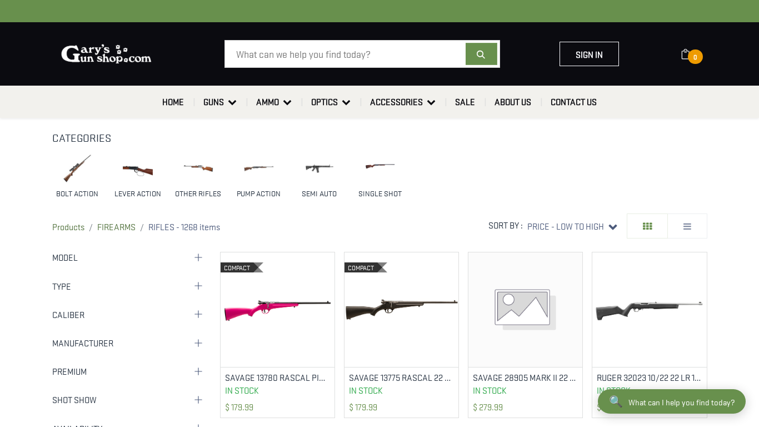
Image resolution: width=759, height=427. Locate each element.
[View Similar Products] (327, 295)
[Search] (481, 54)
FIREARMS (116, 226)
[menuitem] (173, 101)
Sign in (589, 54)
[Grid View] (647, 226)
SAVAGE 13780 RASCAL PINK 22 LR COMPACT (277, 377)
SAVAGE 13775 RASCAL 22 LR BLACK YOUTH (401, 377)
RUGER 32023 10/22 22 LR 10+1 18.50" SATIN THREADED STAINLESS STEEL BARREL (649, 377)
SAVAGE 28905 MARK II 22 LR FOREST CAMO (525, 377)
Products (68, 226)
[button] (572, 226)
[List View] (687, 226)
